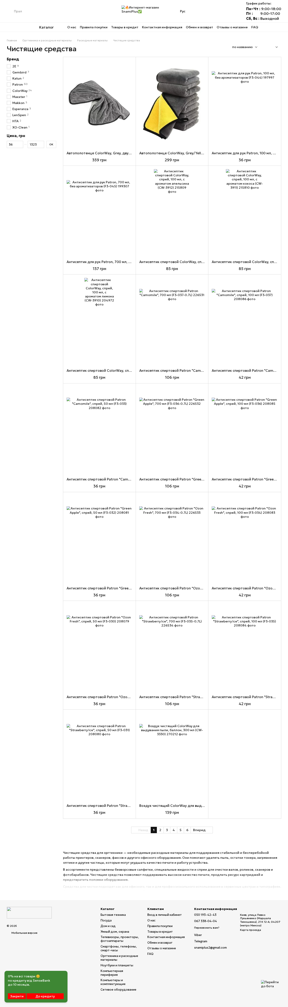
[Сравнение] (209, 11)
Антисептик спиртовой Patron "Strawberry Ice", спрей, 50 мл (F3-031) (125, 805)
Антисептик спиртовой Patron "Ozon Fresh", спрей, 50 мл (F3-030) (123, 697)
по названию (242, 47)
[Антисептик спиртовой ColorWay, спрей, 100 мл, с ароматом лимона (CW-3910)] (99, 321)
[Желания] (221, 11)
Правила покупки (94, 27)
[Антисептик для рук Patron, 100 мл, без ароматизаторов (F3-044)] (244, 104)
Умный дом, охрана (115, 932)
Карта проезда (250, 930)
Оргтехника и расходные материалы (119, 958)
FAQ (254, 27)
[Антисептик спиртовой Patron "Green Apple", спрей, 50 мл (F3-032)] (99, 539)
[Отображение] (273, 47)
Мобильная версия (24, 932)
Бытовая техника (113, 915)
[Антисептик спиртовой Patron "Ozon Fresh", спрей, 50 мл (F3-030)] (99, 648)
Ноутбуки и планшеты (117, 965)
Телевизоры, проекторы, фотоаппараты (120, 939)
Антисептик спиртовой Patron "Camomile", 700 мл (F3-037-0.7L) (193, 370)
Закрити (17, 996)
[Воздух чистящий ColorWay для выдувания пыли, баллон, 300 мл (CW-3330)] (172, 756)
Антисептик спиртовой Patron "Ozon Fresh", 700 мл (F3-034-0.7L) (194, 588)
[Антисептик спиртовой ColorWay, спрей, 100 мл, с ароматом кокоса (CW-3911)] (244, 213)
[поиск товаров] (10, 11)
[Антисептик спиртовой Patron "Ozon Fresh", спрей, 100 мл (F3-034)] (244, 539)
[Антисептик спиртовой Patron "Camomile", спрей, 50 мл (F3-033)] (99, 430)
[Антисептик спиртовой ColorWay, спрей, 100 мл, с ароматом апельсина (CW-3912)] (172, 213)
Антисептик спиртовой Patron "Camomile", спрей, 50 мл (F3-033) (121, 479)
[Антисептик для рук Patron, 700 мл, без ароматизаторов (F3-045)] (99, 213)
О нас (71, 27)
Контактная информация (162, 27)
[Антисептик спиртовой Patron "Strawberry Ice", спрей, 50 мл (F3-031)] (99, 756)
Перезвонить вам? (206, 927)
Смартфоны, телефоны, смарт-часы (119, 948)
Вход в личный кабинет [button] (164, 915)
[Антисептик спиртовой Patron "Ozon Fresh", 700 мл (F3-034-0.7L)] (172, 539)
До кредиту (45, 996)
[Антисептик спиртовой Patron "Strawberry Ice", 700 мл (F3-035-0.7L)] (172, 648)
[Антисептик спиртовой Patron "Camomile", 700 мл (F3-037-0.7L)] (172, 321)
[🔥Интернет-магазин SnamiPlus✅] (29, 912)
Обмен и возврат (199, 27)
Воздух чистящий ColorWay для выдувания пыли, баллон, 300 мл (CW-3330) (204, 805)
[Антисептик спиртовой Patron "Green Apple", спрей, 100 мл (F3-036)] (244, 430)
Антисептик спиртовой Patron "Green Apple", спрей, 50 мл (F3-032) (123, 588)
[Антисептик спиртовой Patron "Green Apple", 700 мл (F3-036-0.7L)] (172, 430)
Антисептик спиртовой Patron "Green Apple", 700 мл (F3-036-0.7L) (195, 479)
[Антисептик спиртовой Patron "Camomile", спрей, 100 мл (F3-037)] (244, 321)
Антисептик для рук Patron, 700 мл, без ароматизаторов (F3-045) (123, 262)
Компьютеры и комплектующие (113, 982)
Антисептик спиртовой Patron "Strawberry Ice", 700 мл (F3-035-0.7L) (197, 697)
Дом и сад (108, 926)
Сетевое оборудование (118, 990)
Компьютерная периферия (112, 973)
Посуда (106, 920)
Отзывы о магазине (232, 27)
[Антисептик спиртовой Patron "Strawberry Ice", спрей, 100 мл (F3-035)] (244, 648)
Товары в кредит (124, 27)
